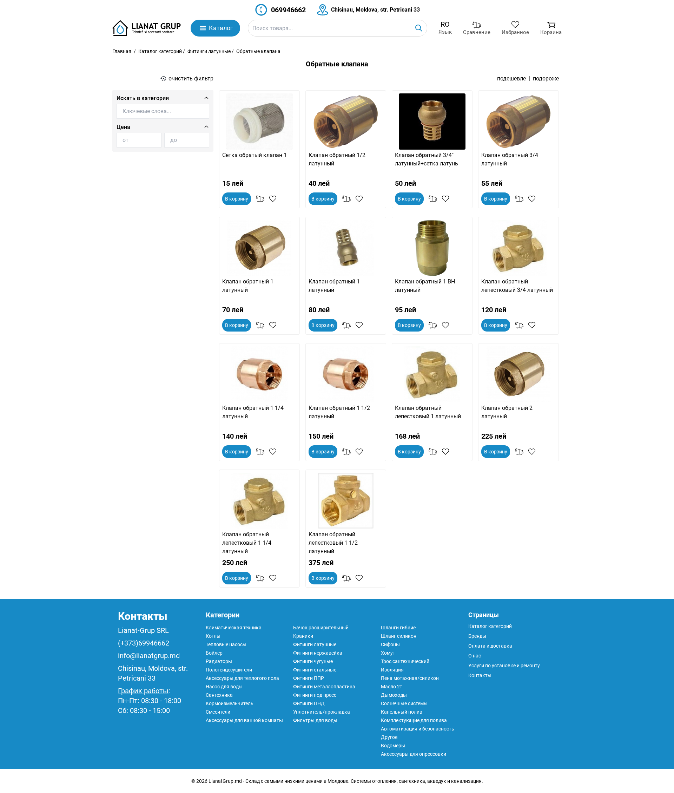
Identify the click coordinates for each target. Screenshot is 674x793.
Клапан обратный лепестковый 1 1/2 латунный (333, 543)
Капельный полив (401, 712)
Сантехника (219, 695)
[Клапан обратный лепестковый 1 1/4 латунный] (259, 501)
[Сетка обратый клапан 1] (259, 121)
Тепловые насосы (226, 644)
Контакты (142, 616)
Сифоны (390, 644)
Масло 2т (391, 686)
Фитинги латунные (209, 51)
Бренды (477, 636)
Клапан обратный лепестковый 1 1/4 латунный (246, 543)
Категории (222, 615)
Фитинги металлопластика (324, 686)
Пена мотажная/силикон (410, 678)
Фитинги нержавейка (317, 653)
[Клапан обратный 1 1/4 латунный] (259, 374)
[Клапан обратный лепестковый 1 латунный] (432, 374)
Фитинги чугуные (313, 661)
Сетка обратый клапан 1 (254, 155)
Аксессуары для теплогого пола (242, 678)
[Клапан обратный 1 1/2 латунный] (346, 374)
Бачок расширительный (321, 627)
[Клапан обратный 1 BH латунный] (432, 248)
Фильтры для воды (315, 720)
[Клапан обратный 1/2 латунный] (346, 121)
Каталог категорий (160, 51)
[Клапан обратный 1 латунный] (259, 248)
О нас (474, 655)
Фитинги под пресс (314, 695)
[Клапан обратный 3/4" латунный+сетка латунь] (432, 121)
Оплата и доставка (490, 646)
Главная (121, 51)
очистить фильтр (190, 78)
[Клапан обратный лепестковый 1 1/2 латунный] (346, 501)
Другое (389, 737)
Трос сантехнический (405, 661)
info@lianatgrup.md (149, 655)
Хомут (388, 653)
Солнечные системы (404, 703)
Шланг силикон (398, 636)
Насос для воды (224, 686)
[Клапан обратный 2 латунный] (518, 374)
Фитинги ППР (308, 678)
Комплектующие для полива (414, 720)
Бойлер (214, 653)
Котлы (213, 636)
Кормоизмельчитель (229, 703)
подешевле (511, 78)
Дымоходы (394, 695)
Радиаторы (219, 661)
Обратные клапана (258, 51)
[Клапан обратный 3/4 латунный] (518, 121)
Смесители (218, 712)
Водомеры (393, 745)
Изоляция (392, 670)
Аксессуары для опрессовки (413, 754)
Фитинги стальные (314, 670)
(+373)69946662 (143, 643)
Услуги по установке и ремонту (504, 665)
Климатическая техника (234, 627)
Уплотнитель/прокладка (321, 712)
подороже (546, 78)
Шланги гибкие (398, 627)
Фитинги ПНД (309, 703)
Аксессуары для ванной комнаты (244, 720)
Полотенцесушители (229, 670)
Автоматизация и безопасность (417, 729)
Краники (303, 636)
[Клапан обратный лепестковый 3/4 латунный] (518, 248)
